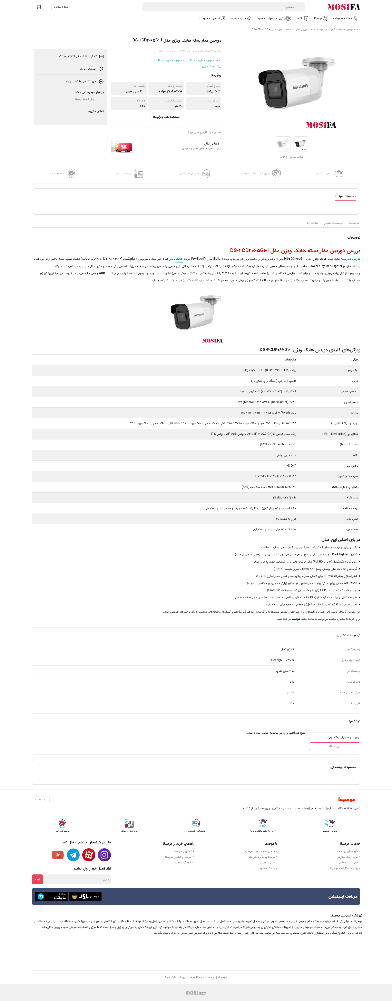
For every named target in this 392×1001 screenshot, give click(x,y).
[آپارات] (88, 854)
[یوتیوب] (57, 854)
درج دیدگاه (334, 746)
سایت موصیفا (312, 927)
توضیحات (353, 223)
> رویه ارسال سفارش (348, 857)
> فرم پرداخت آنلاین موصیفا (261, 851)
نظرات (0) (312, 223)
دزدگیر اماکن (355, 933)
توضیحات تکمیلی (333, 223)
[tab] (353, 223)
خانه (358, 29)
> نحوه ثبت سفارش (349, 862)
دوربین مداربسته (344, 29)
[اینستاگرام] (104, 854)
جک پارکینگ (339, 933)
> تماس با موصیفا (184, 851)
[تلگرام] (73, 854)
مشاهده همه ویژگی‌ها (166, 117)
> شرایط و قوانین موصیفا (179, 857)
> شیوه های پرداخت (348, 851)
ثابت (313, 29)
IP (190, 60)
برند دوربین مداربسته (174, 60)
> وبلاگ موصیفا (268, 868)
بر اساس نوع (326, 29)
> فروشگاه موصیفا (184, 862)
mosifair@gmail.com (310, 808)
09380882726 (345, 808)
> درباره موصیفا (268, 862)
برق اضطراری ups (318, 933)
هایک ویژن (208, 66)
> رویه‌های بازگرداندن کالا (262, 857)
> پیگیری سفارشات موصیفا (345, 868)
